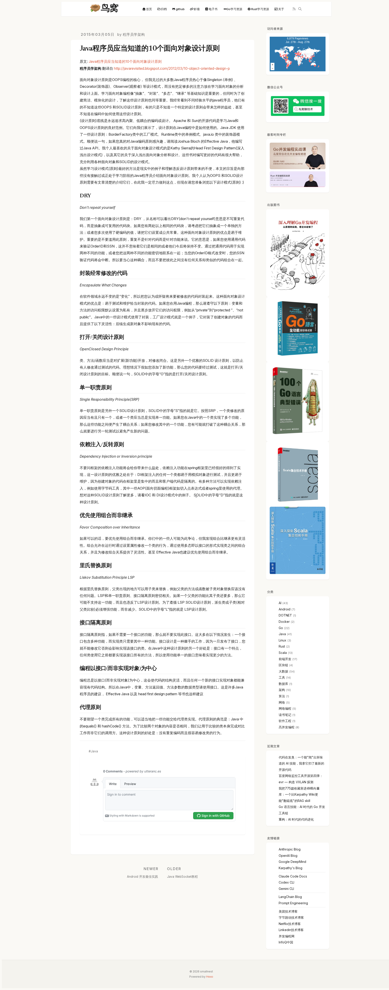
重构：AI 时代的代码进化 (296, 819)
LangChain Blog (290, 897)
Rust (282, 646)
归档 (164, 9)
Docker (284, 621)
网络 (282, 702)
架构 (282, 690)
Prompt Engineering (293, 903)
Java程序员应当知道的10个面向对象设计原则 (125, 61)
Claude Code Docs (293, 876)
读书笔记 (285, 715)
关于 (281, 9)
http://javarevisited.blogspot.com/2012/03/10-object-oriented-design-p (172, 68)
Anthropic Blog (290, 849)
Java (94, 751)
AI (280, 603)
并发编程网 (286, 936)
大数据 (283, 671)
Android (284, 609)
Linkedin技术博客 (291, 930)
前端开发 (285, 659)
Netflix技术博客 (290, 924)
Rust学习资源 (260, 9)
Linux (282, 640)
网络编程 (285, 708)
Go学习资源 (234, 9)
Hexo (209, 976)
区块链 (283, 665)
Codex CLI (286, 882)
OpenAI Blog (288, 855)
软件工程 (285, 721)
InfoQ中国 (286, 942)
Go (281, 628)
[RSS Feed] (294, 9)
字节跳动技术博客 (291, 917)
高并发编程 (286, 727)
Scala (283, 653)
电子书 (213, 9)
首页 (149, 9)
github (180, 9)
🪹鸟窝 (104, 9)
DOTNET (285, 615)
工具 (282, 677)
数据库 (283, 684)
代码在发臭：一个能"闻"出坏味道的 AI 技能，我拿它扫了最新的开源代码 (301, 763)
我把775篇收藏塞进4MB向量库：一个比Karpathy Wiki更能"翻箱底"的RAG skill (299, 794)
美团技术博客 (288, 911)
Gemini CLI (286, 889)
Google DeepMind (292, 862)
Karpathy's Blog (290, 868)
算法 (282, 696)
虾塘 (197, 9)
